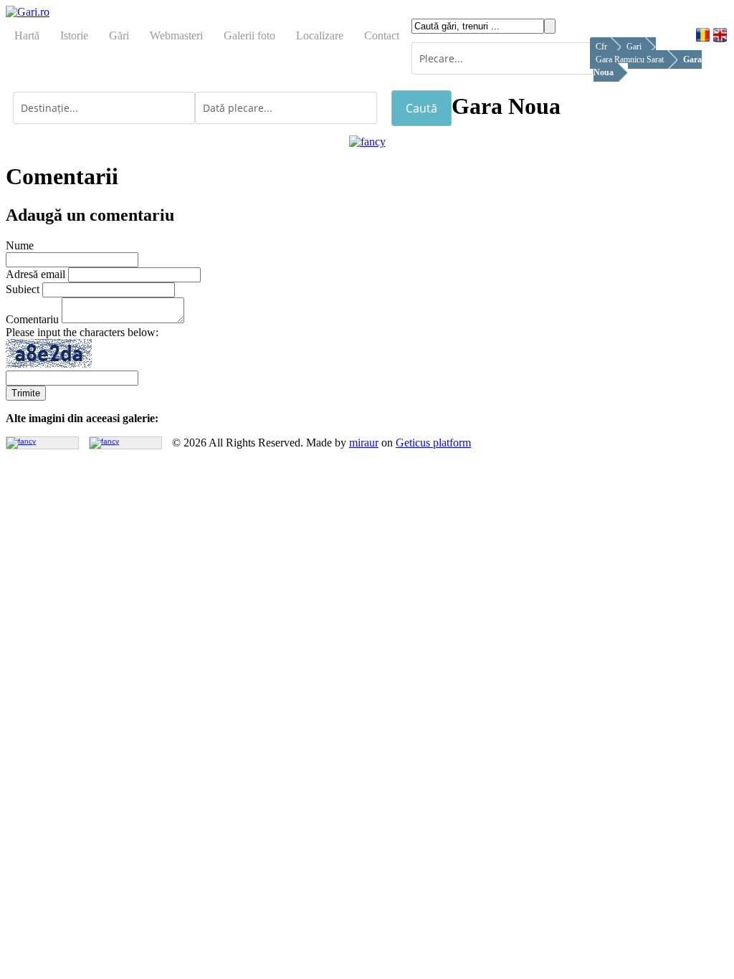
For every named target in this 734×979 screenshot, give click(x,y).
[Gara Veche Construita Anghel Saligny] (104, 441)
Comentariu (32, 319)
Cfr (601, 47)
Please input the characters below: (82, 332)
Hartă (26, 35)
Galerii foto (249, 35)
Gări (119, 35)
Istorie (74, 35)
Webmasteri (176, 35)
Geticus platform (433, 442)
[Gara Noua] (367, 141)
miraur (363, 442)
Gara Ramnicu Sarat (630, 59)
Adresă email (35, 274)
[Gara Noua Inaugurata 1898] (21, 441)
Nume (20, 245)
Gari (634, 47)
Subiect (22, 289)
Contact (381, 35)
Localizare (319, 35)
